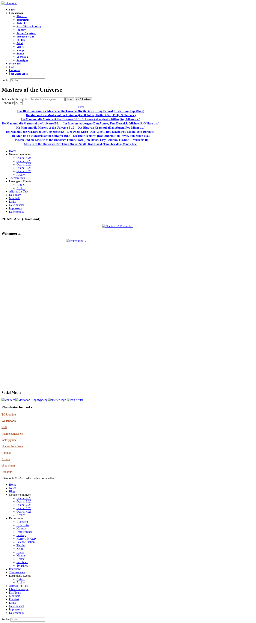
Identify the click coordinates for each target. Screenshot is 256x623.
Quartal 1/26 (23, 167)
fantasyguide (8, 440)
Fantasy (21, 29)
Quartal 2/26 (23, 164)
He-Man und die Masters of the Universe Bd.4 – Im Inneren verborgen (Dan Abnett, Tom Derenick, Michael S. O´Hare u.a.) (80, 123)
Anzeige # (7, 102)
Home (12, 151)
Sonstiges (22, 60)
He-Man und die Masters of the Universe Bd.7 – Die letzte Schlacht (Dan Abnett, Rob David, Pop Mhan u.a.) (81, 135)
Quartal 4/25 (23, 171)
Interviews (15, 63)
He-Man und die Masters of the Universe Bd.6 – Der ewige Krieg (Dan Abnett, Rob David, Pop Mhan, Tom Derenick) (80, 131)
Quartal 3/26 (23, 161)
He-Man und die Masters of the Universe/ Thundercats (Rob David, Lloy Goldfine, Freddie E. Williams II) (80, 140)
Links (12, 201)
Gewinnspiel (16, 205)
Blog (11, 67)
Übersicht (21, 16)
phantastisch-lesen (12, 446)
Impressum (15, 208)
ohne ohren (8, 465)
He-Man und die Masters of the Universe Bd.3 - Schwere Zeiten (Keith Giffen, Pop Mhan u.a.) (80, 119)
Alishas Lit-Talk (18, 191)
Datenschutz (16, 211)
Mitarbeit (14, 198)
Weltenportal (8, 420)
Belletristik (22, 19)
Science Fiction (25, 36)
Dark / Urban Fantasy (28, 26)
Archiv (20, 174)
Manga (20, 50)
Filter (69, 99)
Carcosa (7, 452)
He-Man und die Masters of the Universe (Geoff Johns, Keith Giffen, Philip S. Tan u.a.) (81, 115)
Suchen (5, 80)
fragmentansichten (12, 433)
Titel (81, 107)
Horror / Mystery (26, 33)
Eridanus (6, 471)
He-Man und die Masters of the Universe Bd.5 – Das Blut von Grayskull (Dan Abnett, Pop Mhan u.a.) (80, 127)
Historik (20, 23)
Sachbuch (22, 56)
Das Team (15, 194)
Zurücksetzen (83, 99)
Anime (20, 53)
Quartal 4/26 (23, 157)
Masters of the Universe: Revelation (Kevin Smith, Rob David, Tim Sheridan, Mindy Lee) (80, 144)
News (12, 9)
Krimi (19, 43)
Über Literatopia (18, 73)
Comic (20, 46)
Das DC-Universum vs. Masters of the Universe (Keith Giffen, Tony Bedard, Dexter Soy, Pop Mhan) (80, 111)
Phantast (14, 70)
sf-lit (4, 427)
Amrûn (5, 459)
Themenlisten (17, 178)
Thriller (20, 40)
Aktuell (20, 184)
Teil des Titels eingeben (15, 99)
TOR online (8, 414)
